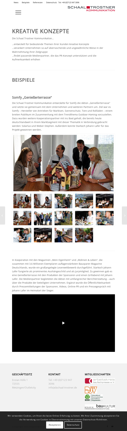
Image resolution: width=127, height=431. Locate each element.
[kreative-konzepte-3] (63, 218)
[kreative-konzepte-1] (22, 218)
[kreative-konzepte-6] (22, 235)
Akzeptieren (55, 424)
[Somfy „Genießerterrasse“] (63, 163)
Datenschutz (51, 2)
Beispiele (25, 2)
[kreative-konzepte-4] (84, 218)
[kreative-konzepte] (84, 235)
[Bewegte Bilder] (124, 215)
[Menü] (16, 12)
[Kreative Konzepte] (43, 201)
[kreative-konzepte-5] (104, 218)
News (16, 2)
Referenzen (38, 2)
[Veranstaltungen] (2, 215)
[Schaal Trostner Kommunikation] (91, 12)
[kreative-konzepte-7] (43, 235)
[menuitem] (16, 2)
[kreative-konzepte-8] (63, 235)
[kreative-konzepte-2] (43, 218)
